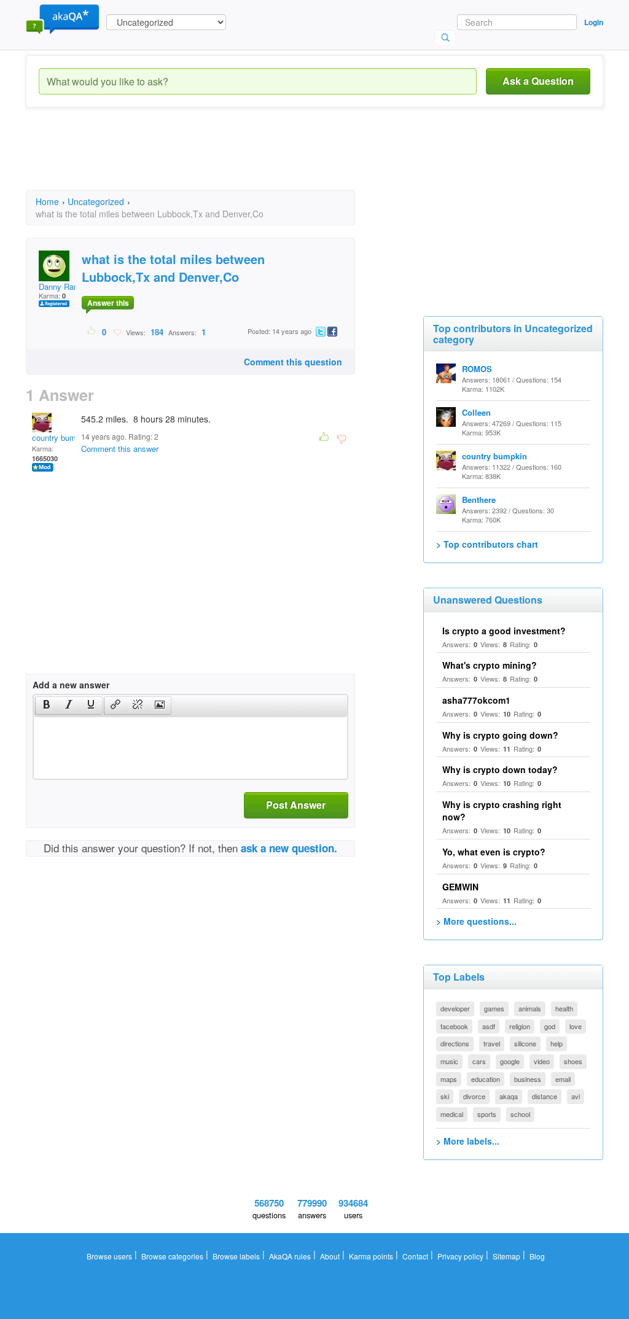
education (485, 1079)
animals (529, 1008)
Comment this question (293, 362)
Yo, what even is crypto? (493, 852)
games (494, 1008)
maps (448, 1079)
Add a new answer (71, 685)
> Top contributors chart (487, 544)
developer (455, 1008)
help (556, 1043)
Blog (537, 1256)
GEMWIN (460, 887)
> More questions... (476, 921)
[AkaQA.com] (63, 18)
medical (451, 1114)
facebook (454, 1026)
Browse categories (172, 1256)
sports (486, 1114)
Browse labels (236, 1256)
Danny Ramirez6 (68, 286)
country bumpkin (61, 437)
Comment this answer (119, 448)
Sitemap (506, 1256)
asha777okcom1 (476, 700)
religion (519, 1026)
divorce (474, 1096)
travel (491, 1043)
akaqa (508, 1096)
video (542, 1061)
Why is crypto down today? (500, 769)
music (449, 1061)
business (527, 1079)
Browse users (109, 1256)
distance (544, 1096)
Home (47, 201)
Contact (415, 1256)
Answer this (108, 302)
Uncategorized (96, 201)
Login (593, 22)
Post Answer (296, 805)
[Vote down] (117, 332)
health (564, 1008)
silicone (525, 1043)
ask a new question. (289, 848)
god (549, 1026)
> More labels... (467, 1141)
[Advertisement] (249, 159)
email (563, 1079)
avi (575, 1096)
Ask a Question (538, 81)
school (520, 1114)
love (575, 1026)
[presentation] (47, 705)
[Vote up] (92, 332)
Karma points (371, 1256)
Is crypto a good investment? (504, 630)
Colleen (476, 412)
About (330, 1256)
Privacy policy (460, 1256)
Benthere (479, 499)
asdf (488, 1026)
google (510, 1061)
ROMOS (477, 369)
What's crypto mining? (489, 665)
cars (479, 1061)
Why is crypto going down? (500, 735)
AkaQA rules (290, 1256)
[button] (46, 705)
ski (444, 1096)
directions (454, 1043)
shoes (573, 1061)
